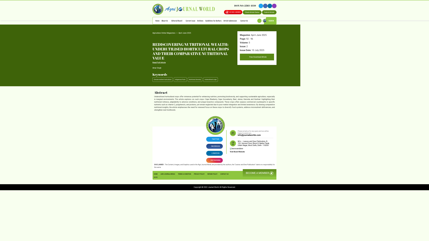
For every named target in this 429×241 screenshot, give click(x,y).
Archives (200, 20)
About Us (165, 20)
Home (157, 20)
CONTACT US (224, 174)
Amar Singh (156, 68)
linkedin (215, 153)
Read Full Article (159, 62)
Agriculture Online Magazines (163, 33)
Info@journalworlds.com (249, 135)
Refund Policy (212, 174)
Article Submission (230, 20)
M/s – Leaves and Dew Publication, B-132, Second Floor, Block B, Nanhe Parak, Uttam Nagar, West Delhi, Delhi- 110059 (253, 143)
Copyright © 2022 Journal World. (207, 187)
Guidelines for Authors (213, 20)
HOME (156, 174)
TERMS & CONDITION (184, 174)
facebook (215, 146)
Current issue (190, 20)
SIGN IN (271, 20)
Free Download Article (258, 57)
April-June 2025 (185, 33)
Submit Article (269, 12)
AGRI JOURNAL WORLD (168, 174)
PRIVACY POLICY (199, 174)
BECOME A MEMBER (235, 12)
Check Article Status (252, 12)
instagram (215, 160)
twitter (215, 139)
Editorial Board (176, 20)
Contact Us (244, 20)
